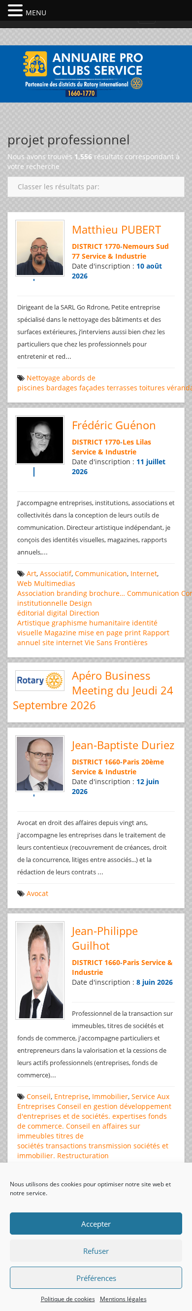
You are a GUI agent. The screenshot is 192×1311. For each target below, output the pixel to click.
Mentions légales (123, 1299)
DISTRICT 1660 (96, 761)
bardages (61, 387)
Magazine (60, 632)
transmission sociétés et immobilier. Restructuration (92, 1150)
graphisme (69, 622)
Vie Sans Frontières (116, 642)
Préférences (96, 1278)
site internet (62, 642)
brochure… (107, 593)
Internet (143, 573)
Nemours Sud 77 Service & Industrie (120, 251)
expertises (129, 1116)
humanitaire (109, 622)
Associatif (55, 573)
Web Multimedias (46, 583)
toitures (152, 387)
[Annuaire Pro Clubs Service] (96, 72)
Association (36, 593)
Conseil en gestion (87, 1106)
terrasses (122, 387)
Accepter (96, 1224)
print (133, 632)
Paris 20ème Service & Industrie (118, 766)
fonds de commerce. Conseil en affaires (92, 1121)
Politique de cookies (68, 1299)
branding (72, 593)
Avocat (37, 893)
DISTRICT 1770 (96, 246)
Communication (101, 573)
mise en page (100, 632)
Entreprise (71, 1096)
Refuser (96, 1251)
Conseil (39, 1096)
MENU (36, 12)
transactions (66, 1145)
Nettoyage (43, 377)
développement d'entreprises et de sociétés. (94, 1111)
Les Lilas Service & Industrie (111, 446)
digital (57, 613)
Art (31, 573)
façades (92, 387)
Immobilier (110, 1096)
